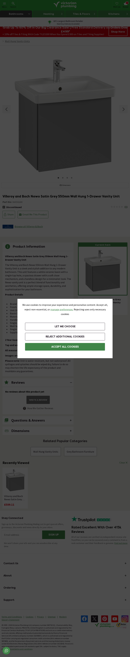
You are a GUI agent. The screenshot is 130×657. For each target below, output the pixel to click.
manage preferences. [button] (61, 309)
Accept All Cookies (65, 346)
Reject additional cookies (65, 336)
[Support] (6, 650)
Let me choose (65, 326)
